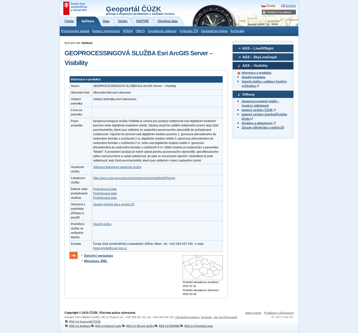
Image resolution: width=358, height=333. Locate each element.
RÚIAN (128, 31)
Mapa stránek (253, 312)
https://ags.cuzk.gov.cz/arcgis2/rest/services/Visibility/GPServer (134, 178)
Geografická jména (214, 31)
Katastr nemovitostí (106, 31)
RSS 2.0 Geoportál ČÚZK (85, 321)
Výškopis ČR (188, 31)
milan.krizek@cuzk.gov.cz (110, 248)
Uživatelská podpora (187, 317)
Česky (270, 6)
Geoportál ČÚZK (140, 10)
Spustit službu (102, 224)
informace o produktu (256, 73)
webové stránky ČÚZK (257, 110)
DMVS (140, 31)
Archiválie (237, 31)
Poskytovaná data (105, 189)
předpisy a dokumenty (257, 123)
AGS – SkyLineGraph (259, 57)
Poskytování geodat (75, 31)
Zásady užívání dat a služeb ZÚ (263, 127)
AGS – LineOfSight (257, 48)
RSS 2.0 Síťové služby (140, 325)
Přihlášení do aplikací (279, 12)
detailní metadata (253, 77)
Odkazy (248, 94)
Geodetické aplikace (162, 31)
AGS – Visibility (255, 65)
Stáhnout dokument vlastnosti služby (117, 167)
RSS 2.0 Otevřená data (198, 325)
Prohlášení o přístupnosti (278, 312)
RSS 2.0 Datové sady (108, 325)
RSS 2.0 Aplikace (80, 325)
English (291, 6)
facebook (206, 317)
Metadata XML (96, 261)
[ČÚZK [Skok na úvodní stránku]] (75, 8)
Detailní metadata (98, 255)
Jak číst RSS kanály (225, 317)
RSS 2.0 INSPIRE (169, 325)
